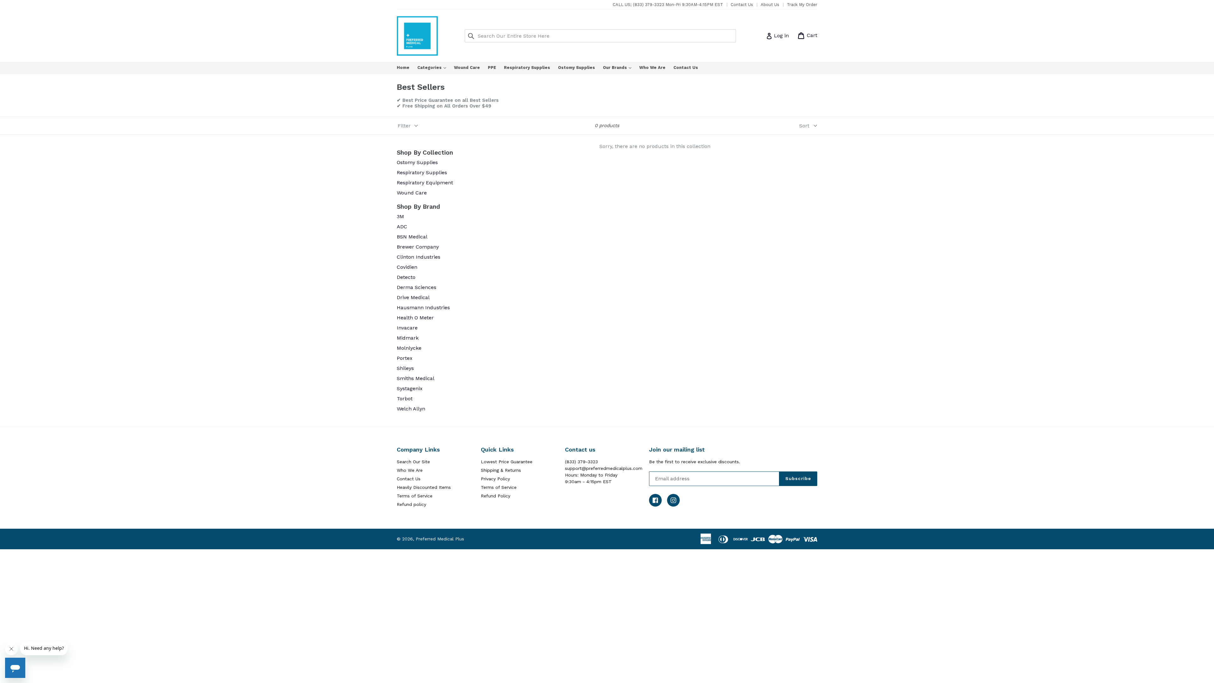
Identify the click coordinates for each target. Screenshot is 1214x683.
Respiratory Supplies (527, 67)
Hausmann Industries (423, 308)
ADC (402, 227)
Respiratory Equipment (425, 183)
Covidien (407, 267)
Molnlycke (409, 348)
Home (403, 67)
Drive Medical (413, 297)
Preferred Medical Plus (440, 538)
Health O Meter (415, 318)
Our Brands (620, 67)
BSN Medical (412, 237)
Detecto (406, 277)
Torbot (405, 399)
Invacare (407, 328)
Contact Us (742, 4)
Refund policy (411, 504)
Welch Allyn (411, 409)
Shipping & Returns (501, 470)
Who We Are (652, 67)
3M (400, 216)
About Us (770, 4)
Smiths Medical (415, 378)
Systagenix (410, 388)
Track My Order (802, 4)
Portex (405, 358)
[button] (1213, 680)
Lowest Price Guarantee (506, 461)
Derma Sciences (416, 287)
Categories (434, 67)
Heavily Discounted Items (424, 487)
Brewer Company (418, 247)
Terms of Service (414, 495)
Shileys (405, 368)
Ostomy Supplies (576, 67)
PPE (492, 67)
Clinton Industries (418, 257)
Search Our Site (413, 461)
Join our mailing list (677, 449)
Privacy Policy (495, 478)
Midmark (408, 338)
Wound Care (467, 67)
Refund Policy (495, 495)
